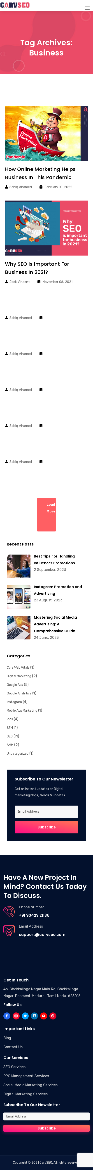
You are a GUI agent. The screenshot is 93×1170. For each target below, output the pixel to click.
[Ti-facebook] (6, 1015)
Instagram (14, 702)
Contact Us (13, 1047)
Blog (7, 1038)
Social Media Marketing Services (30, 1085)
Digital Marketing (19, 676)
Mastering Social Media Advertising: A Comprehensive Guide (55, 624)
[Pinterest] (52, 1015)
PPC (10, 719)
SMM (10, 745)
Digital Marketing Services (25, 1094)
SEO (10, 736)
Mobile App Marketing (22, 711)
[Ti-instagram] (16, 1015)
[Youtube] (43, 1015)
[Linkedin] (34, 1015)
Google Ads (15, 685)
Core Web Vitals (18, 668)
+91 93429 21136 (34, 915)
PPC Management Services (26, 1076)
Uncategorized (17, 754)
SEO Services (14, 1067)
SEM (10, 728)
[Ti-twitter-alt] (25, 1015)
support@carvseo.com (42, 934)
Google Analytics (19, 693)
